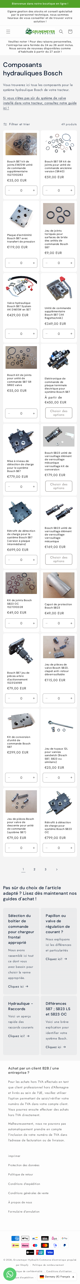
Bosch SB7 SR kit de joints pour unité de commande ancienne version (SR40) (58, 166)
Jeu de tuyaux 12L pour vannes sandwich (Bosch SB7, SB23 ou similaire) (56, 755)
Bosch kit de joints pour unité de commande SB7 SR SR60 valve (19, 380)
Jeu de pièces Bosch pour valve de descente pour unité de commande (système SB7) (20, 825)
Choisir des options (58, 413)
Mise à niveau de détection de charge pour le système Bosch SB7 (20, 466)
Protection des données (23, 1165)
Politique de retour (20, 1174)
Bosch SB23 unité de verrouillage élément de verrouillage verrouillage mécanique (58, 534)
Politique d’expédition (21, 1277)
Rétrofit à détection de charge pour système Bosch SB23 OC (58, 827)
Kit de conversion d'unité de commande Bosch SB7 (19, 742)
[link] (23, 869)
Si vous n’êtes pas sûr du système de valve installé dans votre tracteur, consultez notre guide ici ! (40, 103)
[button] (8, 31)
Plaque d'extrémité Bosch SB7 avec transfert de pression (21, 238)
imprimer (14, 1156)
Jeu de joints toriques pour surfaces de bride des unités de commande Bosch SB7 (56, 239)
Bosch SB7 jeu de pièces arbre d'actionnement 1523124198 (18, 677)
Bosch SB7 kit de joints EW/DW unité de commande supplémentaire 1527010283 (19, 168)
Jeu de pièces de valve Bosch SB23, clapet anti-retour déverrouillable (57, 669)
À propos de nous (20, 1202)
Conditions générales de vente (28, 1193)
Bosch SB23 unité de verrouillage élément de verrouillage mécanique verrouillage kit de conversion (58, 461)
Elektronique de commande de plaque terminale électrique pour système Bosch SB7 (57, 385)
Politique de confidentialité (27, 1271)
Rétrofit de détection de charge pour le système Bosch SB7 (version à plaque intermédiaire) (21, 537)
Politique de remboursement (48, 1265)
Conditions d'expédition (24, 1184)
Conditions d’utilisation (59, 1271)
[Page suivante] (56, 869)
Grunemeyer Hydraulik (26, 1259)
